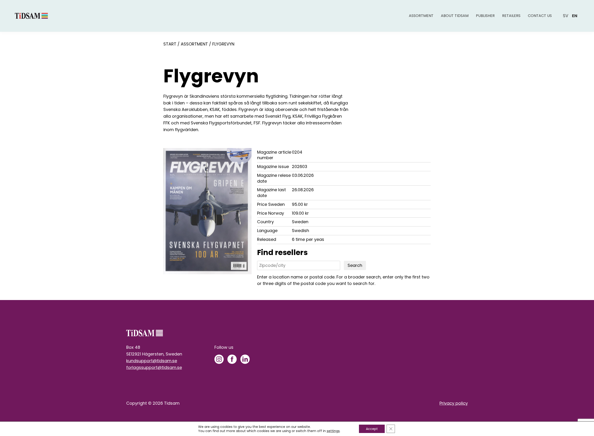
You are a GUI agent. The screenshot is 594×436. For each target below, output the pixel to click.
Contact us (540, 15)
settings (333, 431)
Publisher (485, 15)
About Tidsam (454, 15)
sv (565, 16)
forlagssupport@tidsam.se (154, 367)
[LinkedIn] (245, 359)
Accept (372, 428)
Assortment (421, 15)
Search (355, 265)
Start (169, 44)
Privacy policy (453, 403)
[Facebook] (232, 359)
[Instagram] (219, 359)
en (574, 16)
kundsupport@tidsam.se (151, 361)
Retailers (511, 15)
